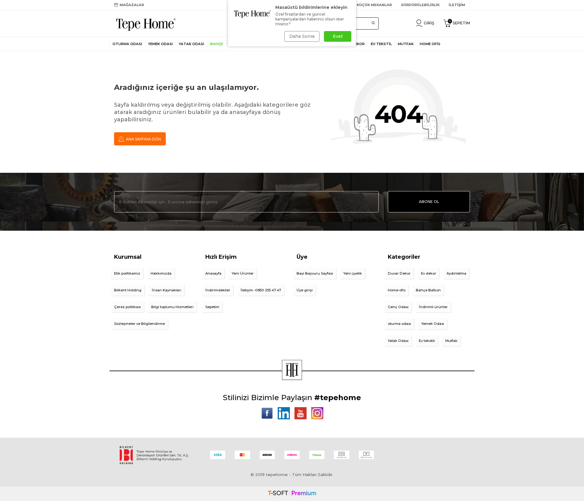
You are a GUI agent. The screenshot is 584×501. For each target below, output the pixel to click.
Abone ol (429, 201)
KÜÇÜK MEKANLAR (374, 5)
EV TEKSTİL (381, 44)
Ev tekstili (427, 341)
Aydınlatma (456, 273)
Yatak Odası (191, 44)
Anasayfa (213, 273)
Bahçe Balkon (428, 290)
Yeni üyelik (352, 273)
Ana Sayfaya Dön (143, 139)
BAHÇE (216, 44)
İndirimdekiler (217, 290)
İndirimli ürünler (433, 307)
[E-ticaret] (292, 493)
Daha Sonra (302, 36)
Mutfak (451, 341)
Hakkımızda (161, 273)
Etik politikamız (127, 273)
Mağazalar (132, 5)
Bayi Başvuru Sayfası (315, 273)
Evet (338, 36)
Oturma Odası (127, 44)
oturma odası (399, 324)
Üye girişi (305, 290)
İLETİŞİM (457, 5)
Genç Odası (398, 307)
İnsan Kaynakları (166, 290)
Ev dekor (428, 273)
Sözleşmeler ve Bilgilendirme (139, 324)
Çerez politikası (127, 307)
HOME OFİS (430, 44)
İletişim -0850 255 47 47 (261, 290)
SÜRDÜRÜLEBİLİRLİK (420, 5)
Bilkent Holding (127, 290)
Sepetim (212, 307)
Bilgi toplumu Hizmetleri (172, 307)
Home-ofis (396, 290)
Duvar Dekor (399, 273)
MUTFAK (406, 44)
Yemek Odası (160, 44)
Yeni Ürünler (243, 273)
